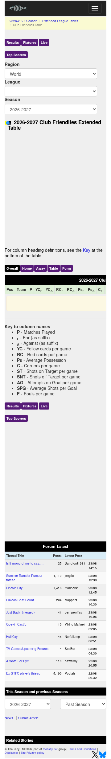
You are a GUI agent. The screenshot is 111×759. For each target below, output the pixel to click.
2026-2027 (23, 21)
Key (86, 250)
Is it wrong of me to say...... (25, 563)
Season (12, 99)
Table (53, 268)
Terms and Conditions (82, 749)
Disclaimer (11, 753)
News (9, 717)
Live (44, 42)
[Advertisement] (55, 190)
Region (12, 64)
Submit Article (28, 717)
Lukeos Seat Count (20, 600)
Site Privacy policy (32, 753)
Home (27, 268)
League (12, 81)
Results (12, 42)
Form (66, 268)
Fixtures (29, 42)
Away (40, 268)
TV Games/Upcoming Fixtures (27, 649)
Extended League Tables (60, 21)
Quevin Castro (16, 624)
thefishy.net (50, 749)
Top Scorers (16, 54)
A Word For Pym (17, 661)
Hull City (12, 637)
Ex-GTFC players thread (23, 673)
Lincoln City (14, 588)
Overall (12, 268)
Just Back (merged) (20, 612)
